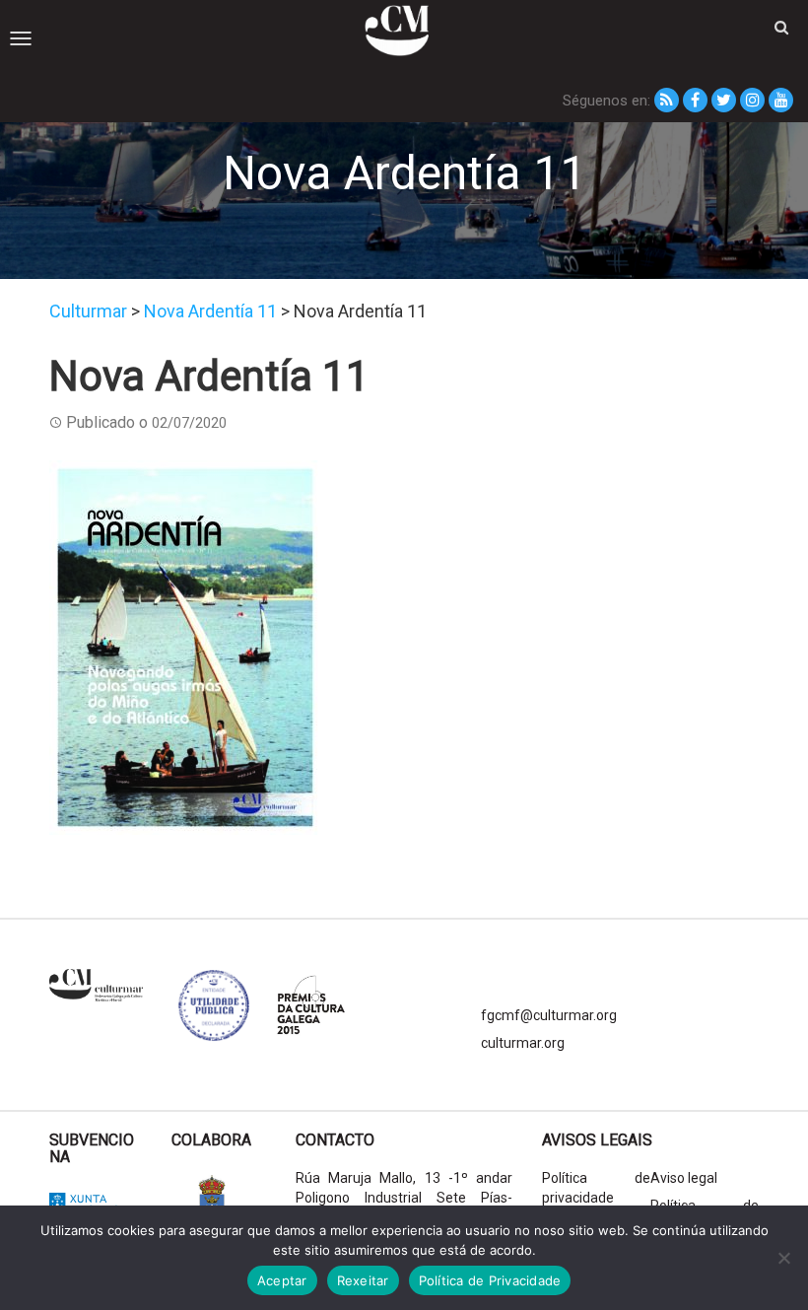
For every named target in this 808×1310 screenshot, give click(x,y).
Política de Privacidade (490, 1280)
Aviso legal (683, 1178)
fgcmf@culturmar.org (549, 1015)
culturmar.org (523, 1043)
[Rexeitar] (783, 1258)
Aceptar (282, 1280)
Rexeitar (363, 1280)
